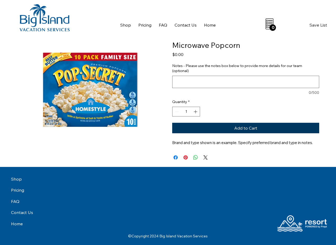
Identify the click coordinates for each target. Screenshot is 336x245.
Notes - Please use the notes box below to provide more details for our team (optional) (237, 68)
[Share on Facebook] (175, 157)
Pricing (17, 190)
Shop (16, 179)
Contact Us (22, 212)
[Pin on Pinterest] (185, 157)
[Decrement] (176, 111)
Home (17, 223)
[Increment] (196, 111)
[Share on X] (205, 157)
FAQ (15, 201)
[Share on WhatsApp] (195, 157)
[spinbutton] (186, 111)
